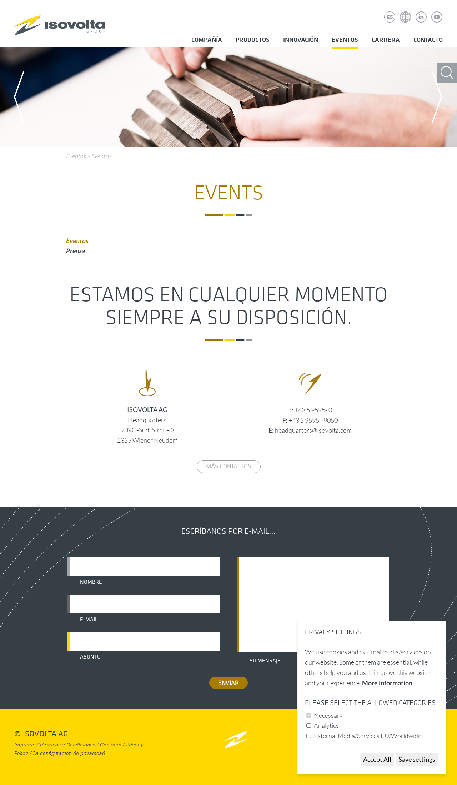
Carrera (386, 40)
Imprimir (24, 744)
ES (390, 17)
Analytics (326, 725)
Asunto (90, 656)
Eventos (345, 40)
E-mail (89, 619)
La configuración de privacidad (69, 753)
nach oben (235, 739)
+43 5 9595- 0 (313, 410)
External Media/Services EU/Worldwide (367, 736)
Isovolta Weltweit (405, 12)
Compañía (206, 40)
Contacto (428, 40)
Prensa (75, 250)
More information (387, 683)
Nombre (91, 582)
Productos (253, 40)
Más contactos (228, 466)
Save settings (416, 759)
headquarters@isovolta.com (313, 430)
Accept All (377, 759)
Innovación (300, 40)
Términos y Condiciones (67, 744)
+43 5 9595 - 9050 (313, 420)
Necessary (328, 715)
